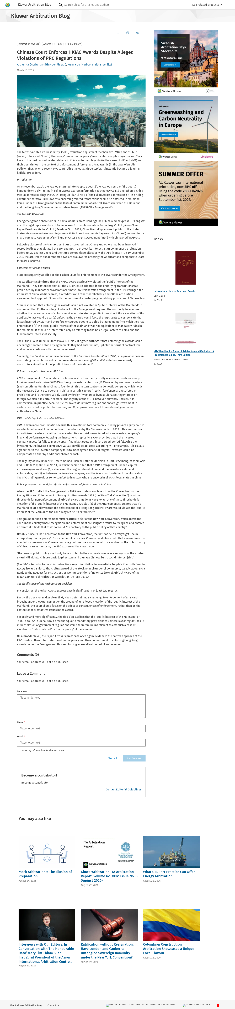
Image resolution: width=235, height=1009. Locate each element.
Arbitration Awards (29, 44)
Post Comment (134, 758)
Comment (22, 691)
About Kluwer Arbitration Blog (26, 1005)
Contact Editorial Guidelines (123, 789)
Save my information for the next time (43, 750)
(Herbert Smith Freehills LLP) (48, 64)
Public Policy (74, 44)
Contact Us (53, 1005)
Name (21, 722)
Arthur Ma (23, 64)
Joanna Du (73, 64)
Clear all (112, 758)
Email (21, 736)
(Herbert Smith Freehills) (96, 64)
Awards (47, 44)
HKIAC (59, 44)
